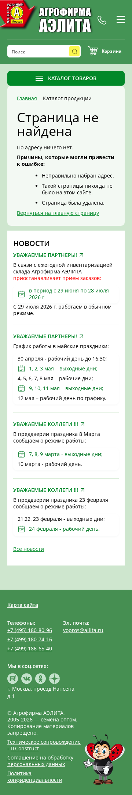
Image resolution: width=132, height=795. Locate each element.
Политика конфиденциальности (34, 776)
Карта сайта (22, 604)
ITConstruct (25, 748)
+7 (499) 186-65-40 (29, 648)
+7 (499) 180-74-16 (29, 639)
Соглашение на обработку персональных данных (40, 761)
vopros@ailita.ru (83, 630)
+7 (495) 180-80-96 (29, 630)
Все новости (28, 548)
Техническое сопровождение (44, 741)
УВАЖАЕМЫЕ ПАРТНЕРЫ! (45, 255)
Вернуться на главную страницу (58, 212)
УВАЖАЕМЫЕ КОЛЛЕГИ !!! (45, 424)
